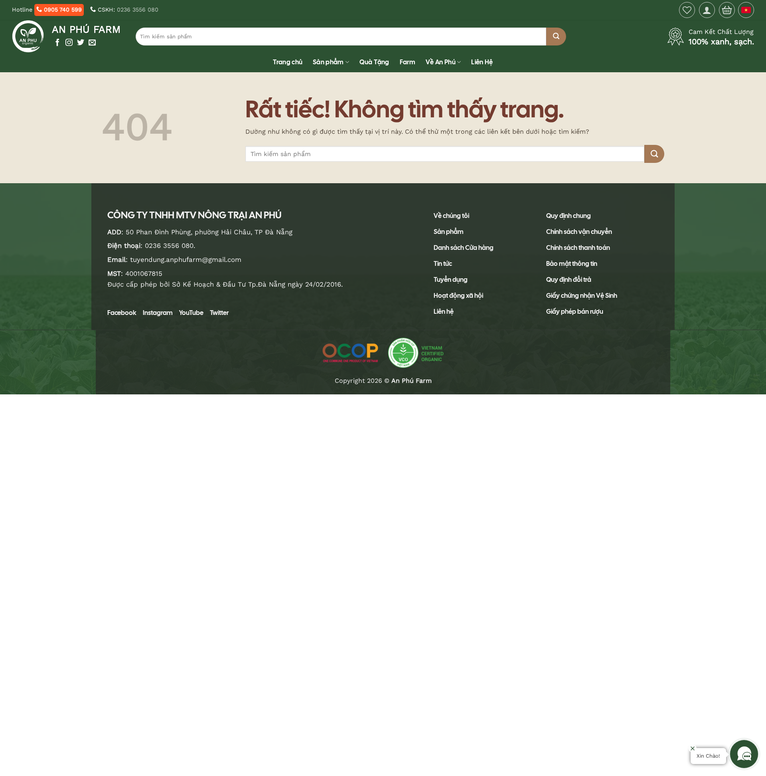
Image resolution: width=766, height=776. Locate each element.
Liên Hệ (482, 62)
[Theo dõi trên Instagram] (69, 43)
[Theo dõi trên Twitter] (80, 43)
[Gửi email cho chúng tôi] (92, 43)
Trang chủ (287, 62)
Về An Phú (441, 62)
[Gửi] (556, 37)
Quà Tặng (374, 62)
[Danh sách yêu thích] (687, 10)
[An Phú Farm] (29, 36)
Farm (407, 62)
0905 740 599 (62, 9)
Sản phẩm (328, 62)
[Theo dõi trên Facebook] (57, 43)
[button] (707, 10)
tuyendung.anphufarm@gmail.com (185, 259)
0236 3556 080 (137, 9)
